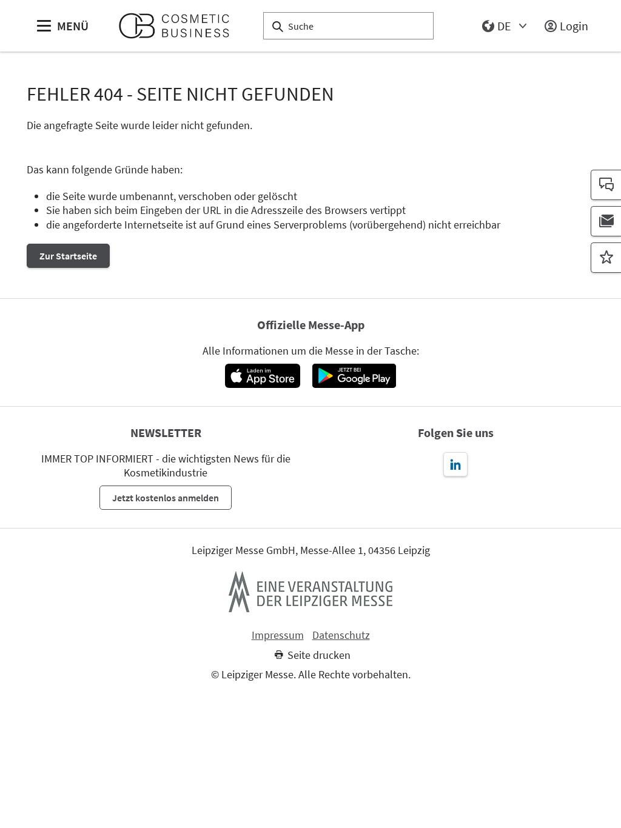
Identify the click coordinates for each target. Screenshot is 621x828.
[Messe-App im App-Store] (262, 376)
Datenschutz (341, 635)
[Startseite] (179, 25)
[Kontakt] (606, 185)
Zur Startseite (68, 256)
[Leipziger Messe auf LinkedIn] (455, 464)
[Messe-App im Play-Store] (354, 376)
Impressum (278, 635)
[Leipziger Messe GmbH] (310, 591)
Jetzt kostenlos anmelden (165, 498)
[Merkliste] (606, 257)
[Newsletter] (606, 221)
